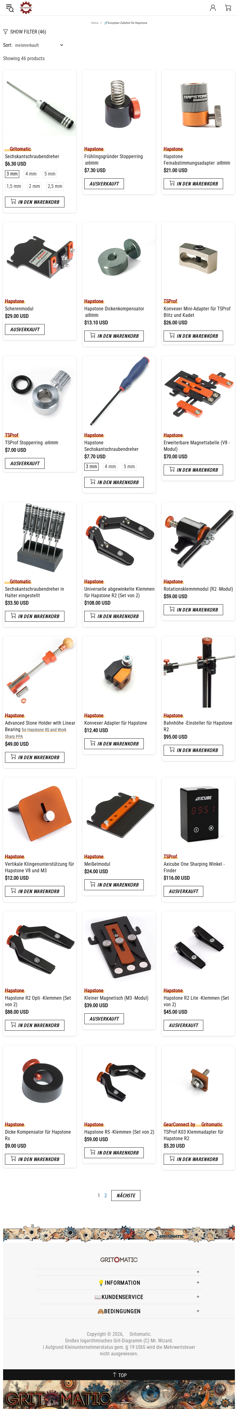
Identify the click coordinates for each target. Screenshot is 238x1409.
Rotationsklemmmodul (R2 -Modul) (198, 589)
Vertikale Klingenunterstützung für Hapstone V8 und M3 (39, 867)
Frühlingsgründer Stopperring (113, 159)
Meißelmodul (97, 864)
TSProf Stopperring (31, 443)
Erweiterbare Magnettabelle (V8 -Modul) (197, 446)
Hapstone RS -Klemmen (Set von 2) (119, 1132)
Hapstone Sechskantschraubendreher (111, 446)
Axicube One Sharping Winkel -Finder (194, 867)
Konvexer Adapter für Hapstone (115, 723)
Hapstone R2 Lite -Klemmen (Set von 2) (196, 1001)
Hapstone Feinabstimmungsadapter (197, 159)
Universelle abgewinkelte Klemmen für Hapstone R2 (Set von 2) (119, 592)
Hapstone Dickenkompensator (114, 312)
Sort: (7, 45)
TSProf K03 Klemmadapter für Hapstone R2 (193, 1135)
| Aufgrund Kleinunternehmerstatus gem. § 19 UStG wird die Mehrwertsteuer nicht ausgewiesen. (119, 1350)
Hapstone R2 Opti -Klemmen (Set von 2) (38, 1001)
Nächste (126, 1195)
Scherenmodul (19, 309)
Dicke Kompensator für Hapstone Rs (38, 1135)
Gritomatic (26, 8)
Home (95, 22)
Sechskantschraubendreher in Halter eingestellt (34, 592)
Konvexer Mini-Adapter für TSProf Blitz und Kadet (197, 312)
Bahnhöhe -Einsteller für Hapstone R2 (198, 726)
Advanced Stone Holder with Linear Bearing (40, 729)
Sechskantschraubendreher (32, 156)
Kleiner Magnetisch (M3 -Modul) (116, 998)
